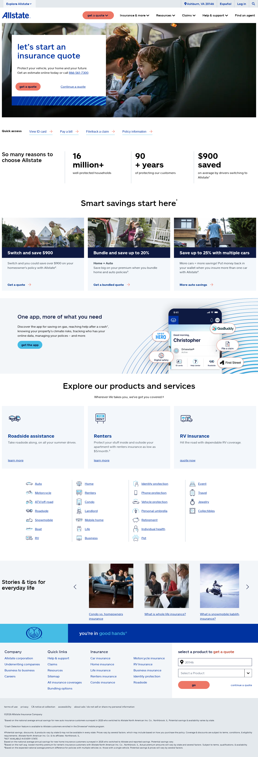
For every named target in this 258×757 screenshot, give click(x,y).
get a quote (28, 86)
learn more (15, 460)
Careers (10, 676)
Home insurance (102, 664)
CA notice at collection (43, 706)
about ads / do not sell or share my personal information (104, 706)
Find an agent (245, 15)
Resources (55, 670)
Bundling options (60, 688)
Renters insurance (103, 676)
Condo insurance (102, 682)
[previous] (74, 587)
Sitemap (53, 676)
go (194, 685)
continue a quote (241, 685)
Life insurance (100, 670)
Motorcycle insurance (149, 658)
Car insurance (100, 658)
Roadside (140, 682)
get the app (30, 345)
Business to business (20, 670)
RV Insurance (143, 664)
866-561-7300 (78, 72)
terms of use (11, 706)
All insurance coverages (65, 682)
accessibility (64, 706)
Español (225, 3)
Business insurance (147, 670)
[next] (247, 587)
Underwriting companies (22, 664)
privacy (24, 706)
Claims (52, 664)
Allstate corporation (19, 658)
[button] (19, 4)
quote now (187, 460)
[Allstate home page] (16, 15)
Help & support (58, 658)
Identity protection (147, 676)
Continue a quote (73, 86)
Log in (241, 3)
